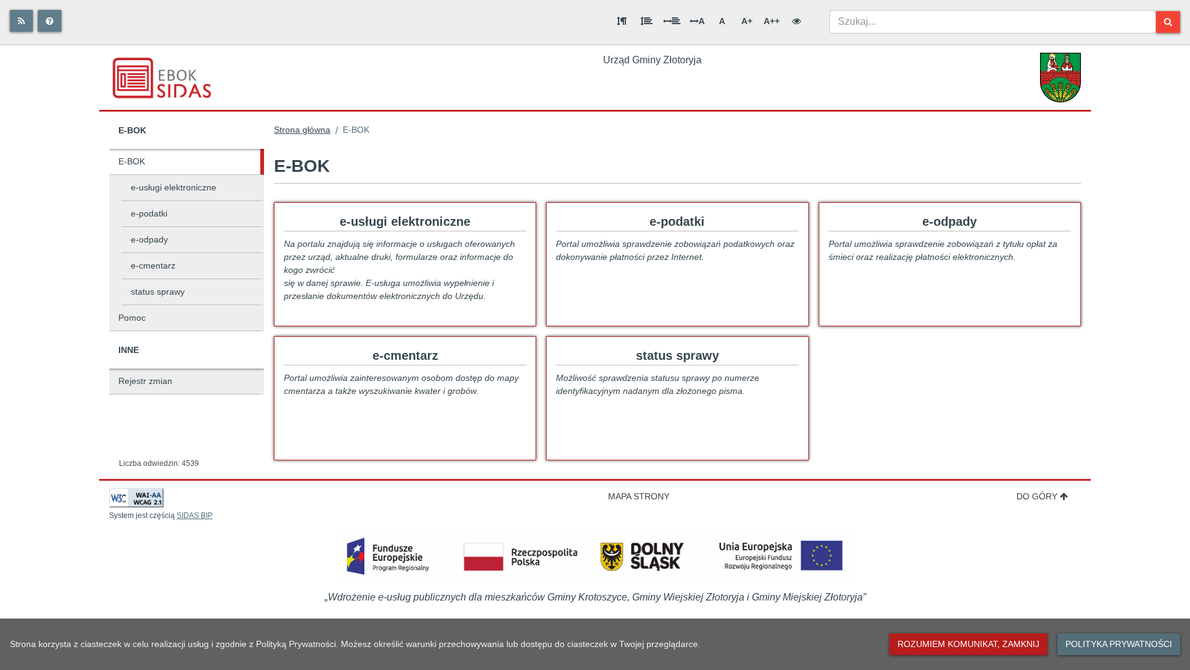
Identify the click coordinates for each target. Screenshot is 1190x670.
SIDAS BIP (195, 515)
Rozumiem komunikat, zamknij (968, 644)
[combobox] (992, 22)
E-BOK (131, 161)
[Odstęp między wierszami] (646, 21)
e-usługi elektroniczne (173, 187)
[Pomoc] (49, 21)
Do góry (1036, 496)
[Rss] (21, 21)
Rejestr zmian (145, 381)
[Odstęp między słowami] (672, 21)
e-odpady (149, 239)
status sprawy (158, 292)
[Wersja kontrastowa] (796, 21)
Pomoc (132, 318)
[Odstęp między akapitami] (621, 21)
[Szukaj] (1168, 22)
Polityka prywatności (1118, 644)
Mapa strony (638, 496)
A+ (746, 21)
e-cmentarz (153, 265)
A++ (772, 21)
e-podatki (149, 213)
